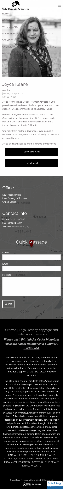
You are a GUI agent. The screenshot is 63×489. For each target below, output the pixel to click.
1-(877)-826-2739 (20, 226)
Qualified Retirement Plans (20, 60)
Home (5, 13)
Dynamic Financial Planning (37, 46)
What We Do (30, 26)
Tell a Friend (31, 163)
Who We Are (10, 26)
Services (7, 40)
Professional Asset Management (23, 53)
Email (15, 264)
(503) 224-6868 (17, 219)
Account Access (12, 66)
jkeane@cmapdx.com (13, 93)
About (6, 20)
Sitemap (10, 330)
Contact (7, 73)
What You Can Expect (16, 33)
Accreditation (43, 33)
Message (17, 275)
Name (16, 252)
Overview (8, 46)
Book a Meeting (32, 151)
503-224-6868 (9, 97)
